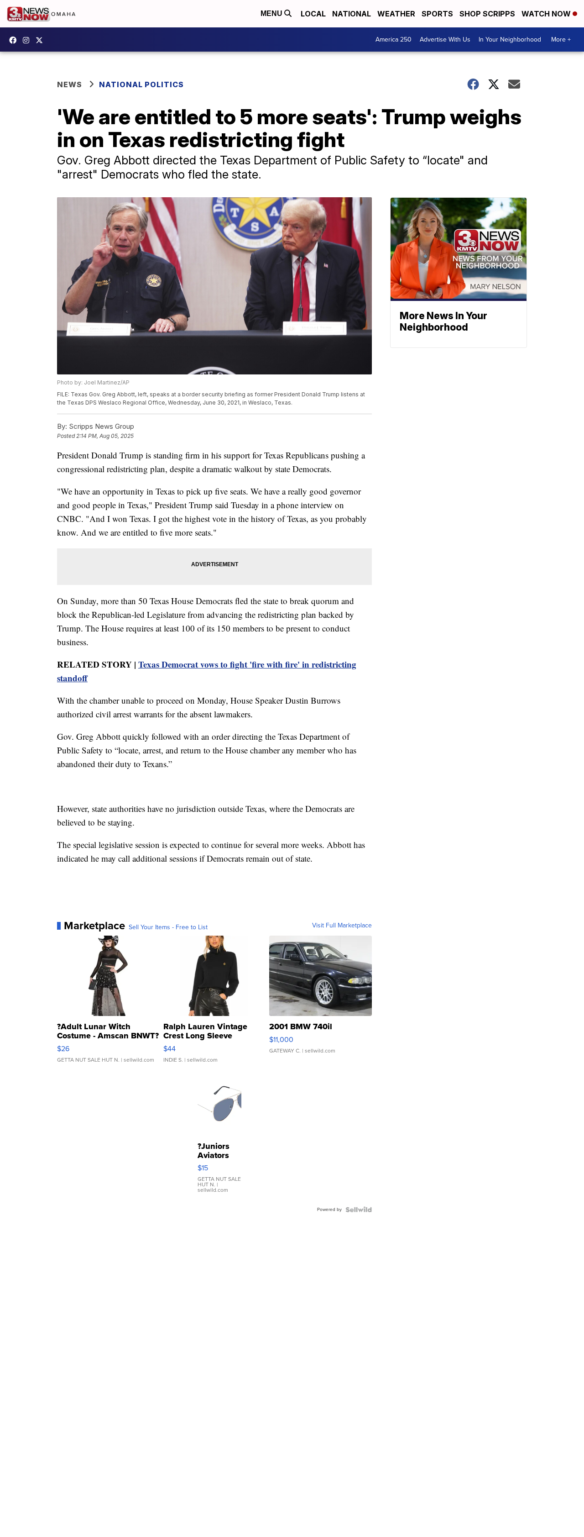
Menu (272, 13)
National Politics (141, 84)
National (351, 13)
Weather (396, 13)
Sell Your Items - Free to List (168, 927)
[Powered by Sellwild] (358, 1209)
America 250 (393, 39)
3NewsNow (15, 40)
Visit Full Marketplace (342, 925)
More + (561, 39)
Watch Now (547, 13)
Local (313, 13)
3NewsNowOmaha (41, 40)
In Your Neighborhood (510, 39)
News (69, 84)
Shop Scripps (487, 13)
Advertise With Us (445, 39)
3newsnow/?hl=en (28, 40)
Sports (437, 13)
